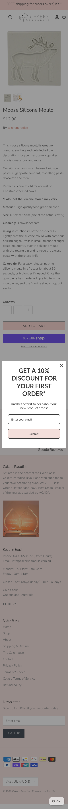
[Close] (61, 365)
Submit (34, 433)
